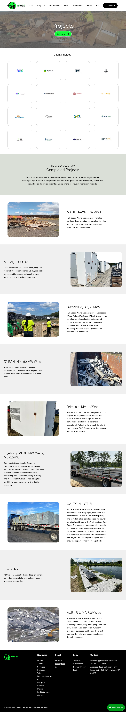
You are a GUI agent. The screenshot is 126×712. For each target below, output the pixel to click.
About (40, 663)
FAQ (75, 670)
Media (40, 689)
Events (40, 685)
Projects (41, 670)
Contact (41, 695)
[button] (54, 5)
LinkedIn (59, 660)
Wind (39, 673)
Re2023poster (43, 692)
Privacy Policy (79, 667)
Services (41, 667)
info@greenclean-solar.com (105, 660)
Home (40, 660)
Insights (41, 682)
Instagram (60, 663)
